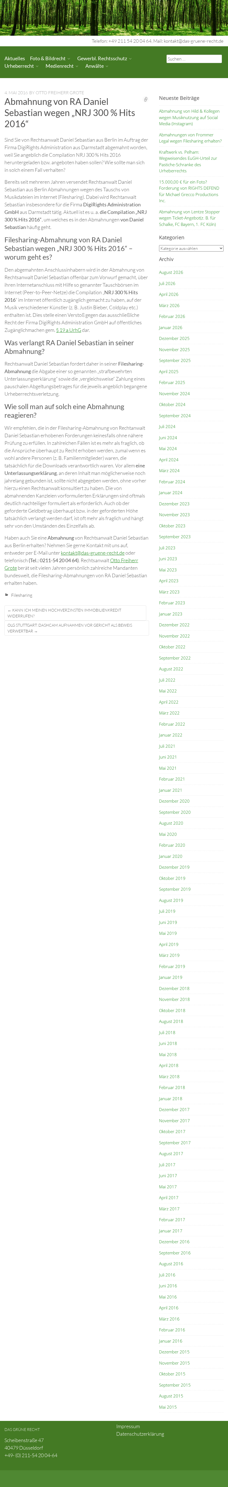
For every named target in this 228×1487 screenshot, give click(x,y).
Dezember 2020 (174, 801)
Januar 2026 (170, 327)
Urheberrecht (19, 66)
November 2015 (174, 1363)
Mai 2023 (168, 570)
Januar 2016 (170, 1341)
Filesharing (21, 595)
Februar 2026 (172, 316)
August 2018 (171, 1021)
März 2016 (169, 1319)
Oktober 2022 (172, 647)
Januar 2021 (170, 790)
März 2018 (169, 1076)
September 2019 (175, 889)
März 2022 (169, 713)
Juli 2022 (167, 680)
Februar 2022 (172, 724)
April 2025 (169, 371)
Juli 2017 (167, 1164)
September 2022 (175, 658)
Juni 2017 (168, 1175)
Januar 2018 (170, 1098)
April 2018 (169, 1065)
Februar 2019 (172, 966)
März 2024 (169, 470)
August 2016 (171, 1263)
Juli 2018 (167, 1032)
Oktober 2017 (172, 1131)
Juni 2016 (168, 1285)
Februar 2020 (172, 845)
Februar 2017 (172, 1219)
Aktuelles (14, 58)
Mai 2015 (168, 1407)
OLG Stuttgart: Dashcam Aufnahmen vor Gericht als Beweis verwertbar (70, 628)
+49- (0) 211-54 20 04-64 (30, 1455)
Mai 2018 (168, 1054)
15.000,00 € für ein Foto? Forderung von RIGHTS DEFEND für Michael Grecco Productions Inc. (189, 191)
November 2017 (174, 1120)
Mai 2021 (168, 768)
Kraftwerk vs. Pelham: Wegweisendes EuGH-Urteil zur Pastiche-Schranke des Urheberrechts (188, 161)
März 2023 (169, 592)
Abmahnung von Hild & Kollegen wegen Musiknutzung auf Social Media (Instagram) (189, 117)
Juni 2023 (168, 558)
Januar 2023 (170, 614)
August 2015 (171, 1396)
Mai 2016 (168, 1297)
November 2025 (174, 349)
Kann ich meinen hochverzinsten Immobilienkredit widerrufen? (64, 613)
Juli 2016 (167, 1275)
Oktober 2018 (172, 1010)
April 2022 (169, 702)
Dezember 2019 (174, 867)
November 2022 (174, 636)
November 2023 (174, 514)
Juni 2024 (168, 437)
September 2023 (175, 536)
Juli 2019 (167, 911)
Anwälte (94, 66)
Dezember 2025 (174, 338)
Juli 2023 (167, 548)
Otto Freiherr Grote (60, 92)
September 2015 (175, 1385)
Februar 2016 (172, 1329)
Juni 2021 (168, 757)
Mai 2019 (168, 933)
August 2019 (171, 900)
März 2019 (169, 955)
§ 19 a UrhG (68, 330)
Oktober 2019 (172, 878)
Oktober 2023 (172, 525)
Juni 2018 (168, 1043)
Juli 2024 (167, 426)
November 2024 (174, 393)
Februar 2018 (172, 1087)
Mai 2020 (168, 834)
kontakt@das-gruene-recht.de (93, 553)
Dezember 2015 (174, 1352)
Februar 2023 (172, 602)
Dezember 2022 (174, 624)
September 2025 (175, 360)
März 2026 (169, 305)
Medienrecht (60, 66)
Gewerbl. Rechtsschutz (102, 58)
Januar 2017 (170, 1230)
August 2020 (171, 823)
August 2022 (171, 669)
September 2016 (175, 1253)
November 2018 (174, 999)
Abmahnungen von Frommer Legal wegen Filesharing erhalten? (190, 138)
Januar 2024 (170, 492)
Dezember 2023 (174, 503)
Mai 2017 (168, 1186)
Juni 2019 (168, 922)
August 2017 (171, 1153)
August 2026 (171, 272)
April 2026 (169, 294)
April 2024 (169, 459)
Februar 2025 (172, 382)
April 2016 (169, 1307)
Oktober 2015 (172, 1374)
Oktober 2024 (172, 404)
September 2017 (175, 1142)
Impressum (128, 1426)
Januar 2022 (170, 735)
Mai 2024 (168, 448)
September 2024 (175, 415)
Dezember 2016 (174, 1241)
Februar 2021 (172, 779)
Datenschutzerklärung (140, 1434)
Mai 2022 (168, 691)
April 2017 (169, 1197)
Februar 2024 (172, 481)
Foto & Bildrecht (48, 58)
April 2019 (169, 944)
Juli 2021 (167, 746)
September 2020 (175, 812)
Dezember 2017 (174, 1109)
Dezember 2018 (174, 988)
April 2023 (169, 580)
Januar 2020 (170, 856)
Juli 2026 (167, 283)
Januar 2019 (170, 977)
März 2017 (169, 1208)
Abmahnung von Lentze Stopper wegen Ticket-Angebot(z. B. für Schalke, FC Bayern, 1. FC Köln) (189, 218)
